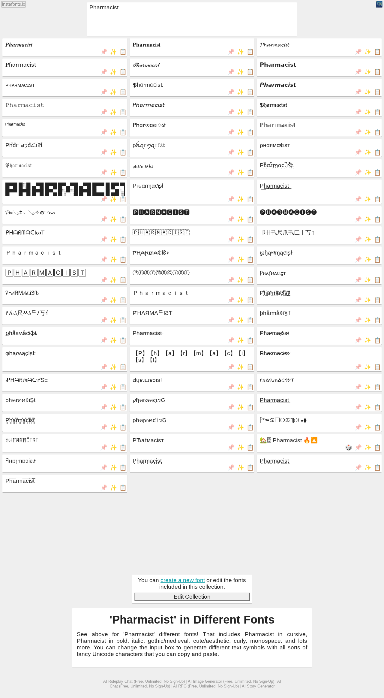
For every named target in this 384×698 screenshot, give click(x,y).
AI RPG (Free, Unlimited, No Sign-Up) (206, 686)
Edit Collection (192, 597)
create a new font (182, 580)
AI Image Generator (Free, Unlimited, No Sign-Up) (231, 681)
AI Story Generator (258, 686)
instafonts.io (13, 4)
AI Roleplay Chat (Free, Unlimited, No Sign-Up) (144, 681)
